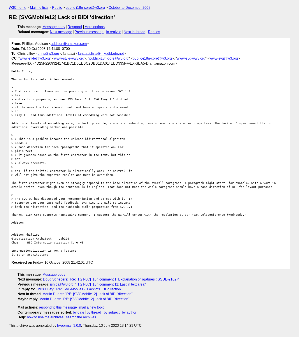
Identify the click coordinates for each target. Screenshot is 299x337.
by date (78, 312)
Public (57, 7)
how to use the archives (45, 317)
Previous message (89, 32)
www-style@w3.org (35, 58)
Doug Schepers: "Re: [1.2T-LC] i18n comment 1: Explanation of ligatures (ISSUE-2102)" (111, 279)
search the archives (81, 317)
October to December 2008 (129, 7)
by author (129, 312)
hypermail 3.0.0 (69, 325)
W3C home (17, 7)
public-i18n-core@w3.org (85, 7)
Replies (154, 32)
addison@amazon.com (69, 44)
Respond (75, 27)
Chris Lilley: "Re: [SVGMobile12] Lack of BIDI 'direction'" (79, 289)
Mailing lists (39, 7)
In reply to (113, 32)
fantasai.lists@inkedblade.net (101, 53)
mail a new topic (91, 307)
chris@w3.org (48, 53)
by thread (94, 312)
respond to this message (58, 307)
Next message (61, 32)
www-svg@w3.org (191, 58)
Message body (53, 27)
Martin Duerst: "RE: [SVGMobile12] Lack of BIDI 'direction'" (87, 294)
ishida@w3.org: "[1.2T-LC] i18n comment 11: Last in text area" (98, 284)
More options (94, 27)
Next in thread (134, 32)
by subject (112, 312)
